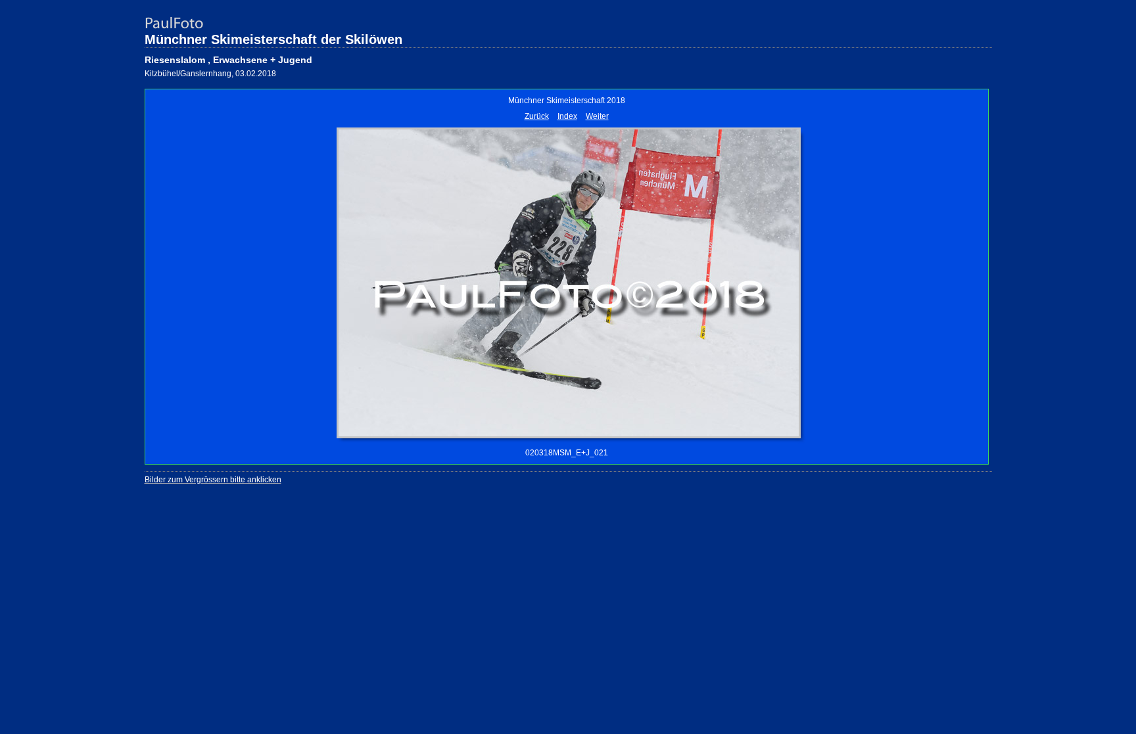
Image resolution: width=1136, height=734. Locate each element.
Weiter (597, 116)
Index (567, 116)
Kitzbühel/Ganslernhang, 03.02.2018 (210, 73)
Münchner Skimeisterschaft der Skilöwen (273, 39)
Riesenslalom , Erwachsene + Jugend (228, 60)
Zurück (537, 116)
